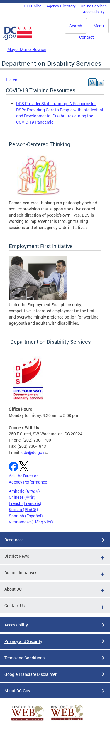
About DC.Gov (17, 690)
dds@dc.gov (32, 452)
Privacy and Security (23, 641)
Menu (99, 25)
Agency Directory (61, 6)
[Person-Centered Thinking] (38, 196)
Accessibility (94, 11)
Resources (13, 540)
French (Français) (25, 503)
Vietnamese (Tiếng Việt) (31, 522)
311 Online (33, 6)
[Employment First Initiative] (38, 298)
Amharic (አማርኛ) (24, 491)
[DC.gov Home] (17, 38)
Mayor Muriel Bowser (26, 49)
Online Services (94, 6)
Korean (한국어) (23, 509)
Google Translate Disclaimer (30, 674)
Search (75, 25)
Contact (86, 37)
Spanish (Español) (26, 515)
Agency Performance (28, 482)
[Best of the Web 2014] (28, 720)
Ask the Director (23, 476)
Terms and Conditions (24, 658)
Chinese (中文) (22, 497)
